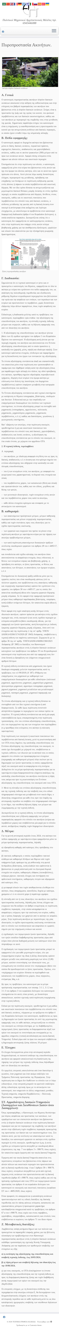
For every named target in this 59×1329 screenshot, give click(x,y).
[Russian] (36, 4)
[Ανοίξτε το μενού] (54, 31)
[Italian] (32, 4)
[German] (20, 4)
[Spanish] (40, 4)
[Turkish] (44, 4)
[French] (16, 4)
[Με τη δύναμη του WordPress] (51, 1321)
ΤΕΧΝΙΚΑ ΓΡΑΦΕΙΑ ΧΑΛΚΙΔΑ (24, 1322)
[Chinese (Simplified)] (8, 4)
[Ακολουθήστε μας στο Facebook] (3, 32)
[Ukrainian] (47, 4)
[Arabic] (4, 4)
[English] (12, 4)
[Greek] (24, 4)
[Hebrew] (28, 4)
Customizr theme (36, 1325)
